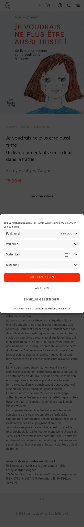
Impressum (65, 308)
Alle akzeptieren (42, 277)
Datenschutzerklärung (45, 308)
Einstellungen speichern (42, 299)
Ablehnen (42, 288)
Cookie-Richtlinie (22, 308)
